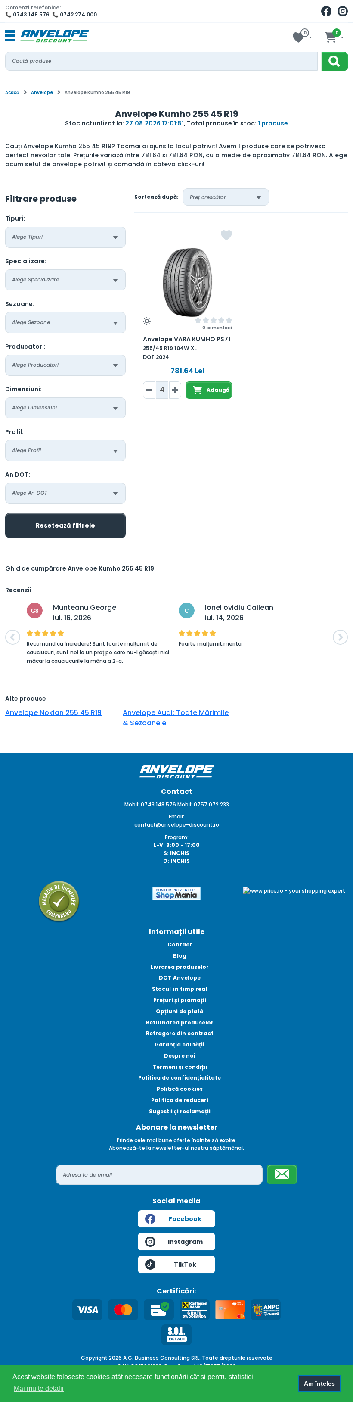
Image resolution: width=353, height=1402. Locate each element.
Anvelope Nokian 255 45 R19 (53, 713)
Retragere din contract (180, 1033)
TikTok (185, 1264)
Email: (176, 816)
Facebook (185, 1219)
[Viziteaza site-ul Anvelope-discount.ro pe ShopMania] (176, 893)
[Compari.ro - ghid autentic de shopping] (59, 901)
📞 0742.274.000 (74, 14)
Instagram (185, 1241)
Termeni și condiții (179, 1067)
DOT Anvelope (180, 977)
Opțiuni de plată (179, 1011)
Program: (177, 837)
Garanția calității (179, 1044)
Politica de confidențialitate (179, 1077)
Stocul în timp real (179, 989)
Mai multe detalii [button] (39, 1388)
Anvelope (42, 92)
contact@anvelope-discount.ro (176, 824)
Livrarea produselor (180, 967)
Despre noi (179, 1055)
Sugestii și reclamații (180, 1111)
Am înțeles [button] (319, 1383)
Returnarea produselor (180, 1022)
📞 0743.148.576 (27, 14)
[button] (12, 637)
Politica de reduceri (179, 1100)
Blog (179, 955)
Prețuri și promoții (179, 1000)
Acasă (12, 92)
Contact (179, 944)
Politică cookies (180, 1089)
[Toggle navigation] (10, 36)
